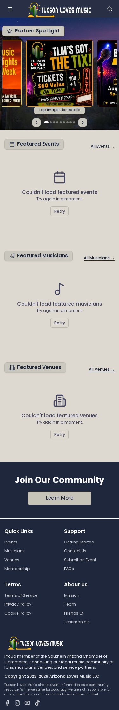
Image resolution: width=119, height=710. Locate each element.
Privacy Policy (17, 604)
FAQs (69, 568)
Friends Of (73, 613)
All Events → (103, 146)
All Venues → (102, 369)
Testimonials (77, 622)
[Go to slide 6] (64, 122)
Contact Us (75, 551)
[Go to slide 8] (70, 122)
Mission (71, 595)
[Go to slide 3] (54, 122)
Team (70, 604)
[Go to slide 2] (51, 122)
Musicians (14, 551)
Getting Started (79, 542)
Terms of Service (20, 595)
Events (10, 542)
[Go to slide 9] (74, 122)
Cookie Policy (17, 613)
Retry (59, 211)
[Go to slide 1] (46, 122)
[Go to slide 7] (67, 122)
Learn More (59, 498)
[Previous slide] (36, 122)
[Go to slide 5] (61, 122)
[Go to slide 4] (57, 122)
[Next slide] (82, 122)
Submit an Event (80, 559)
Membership (17, 568)
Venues (11, 559)
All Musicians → (99, 257)
